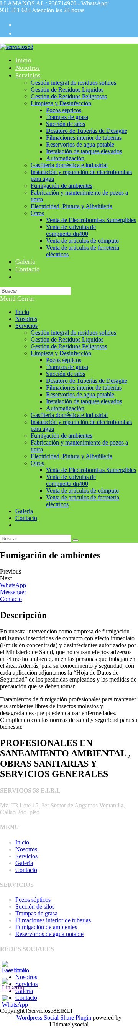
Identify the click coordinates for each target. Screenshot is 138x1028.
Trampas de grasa (67, 367)
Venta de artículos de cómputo (82, 490)
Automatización (65, 408)
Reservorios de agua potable (80, 394)
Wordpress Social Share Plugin (54, 1017)
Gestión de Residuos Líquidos (67, 339)
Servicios (26, 325)
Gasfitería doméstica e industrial (69, 415)
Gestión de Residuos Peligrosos (69, 346)
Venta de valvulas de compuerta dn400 (71, 480)
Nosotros (26, 319)
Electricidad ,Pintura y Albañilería (71, 456)
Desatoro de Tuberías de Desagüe (86, 380)
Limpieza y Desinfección (61, 353)
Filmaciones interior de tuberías (84, 387)
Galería (24, 511)
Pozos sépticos (63, 360)
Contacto (26, 518)
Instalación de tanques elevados (84, 401)
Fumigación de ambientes (61, 435)
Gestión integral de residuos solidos (73, 332)
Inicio (22, 312)
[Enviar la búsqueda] (75, 540)
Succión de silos (65, 374)
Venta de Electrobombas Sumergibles (91, 470)
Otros (37, 463)
